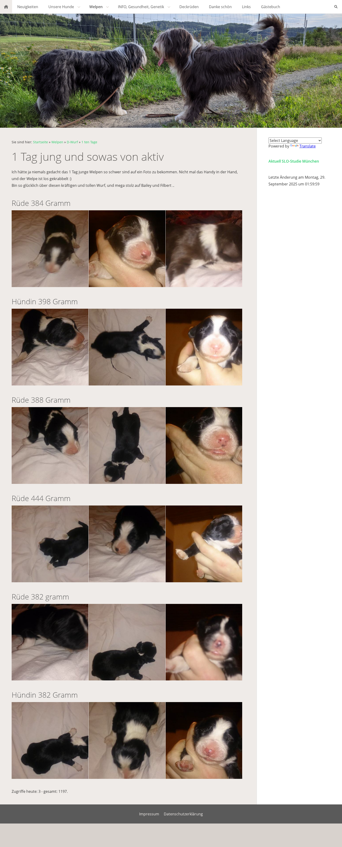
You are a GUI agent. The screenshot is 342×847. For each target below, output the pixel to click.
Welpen (57, 142)
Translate (307, 146)
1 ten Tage (89, 142)
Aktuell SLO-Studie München (293, 161)
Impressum (149, 814)
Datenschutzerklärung (183, 814)
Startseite (40, 142)
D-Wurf (72, 142)
